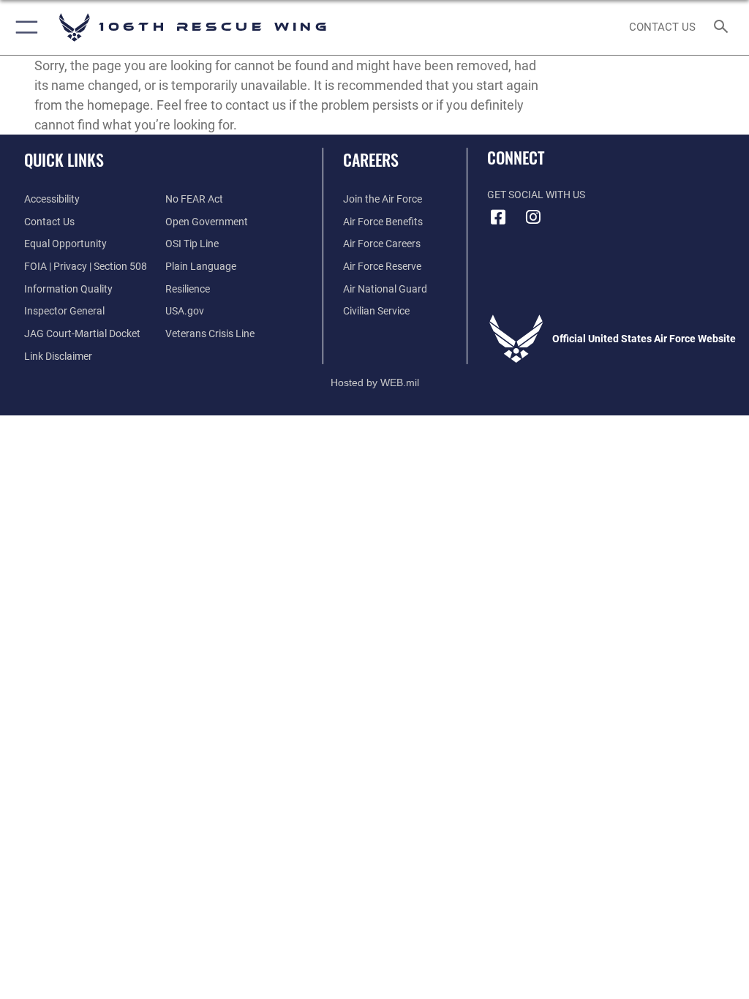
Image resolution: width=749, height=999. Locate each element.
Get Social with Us (536, 195)
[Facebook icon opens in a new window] (498, 217)
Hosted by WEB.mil (375, 382)
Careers (371, 159)
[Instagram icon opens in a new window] (533, 217)
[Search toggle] (724, 27)
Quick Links (64, 159)
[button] (24, 27)
